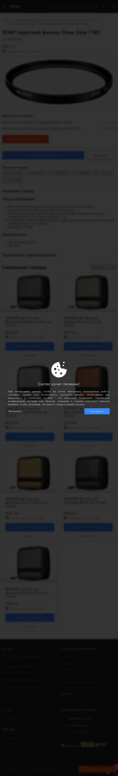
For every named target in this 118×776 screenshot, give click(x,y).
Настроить (15, 411)
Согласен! (97, 411)
